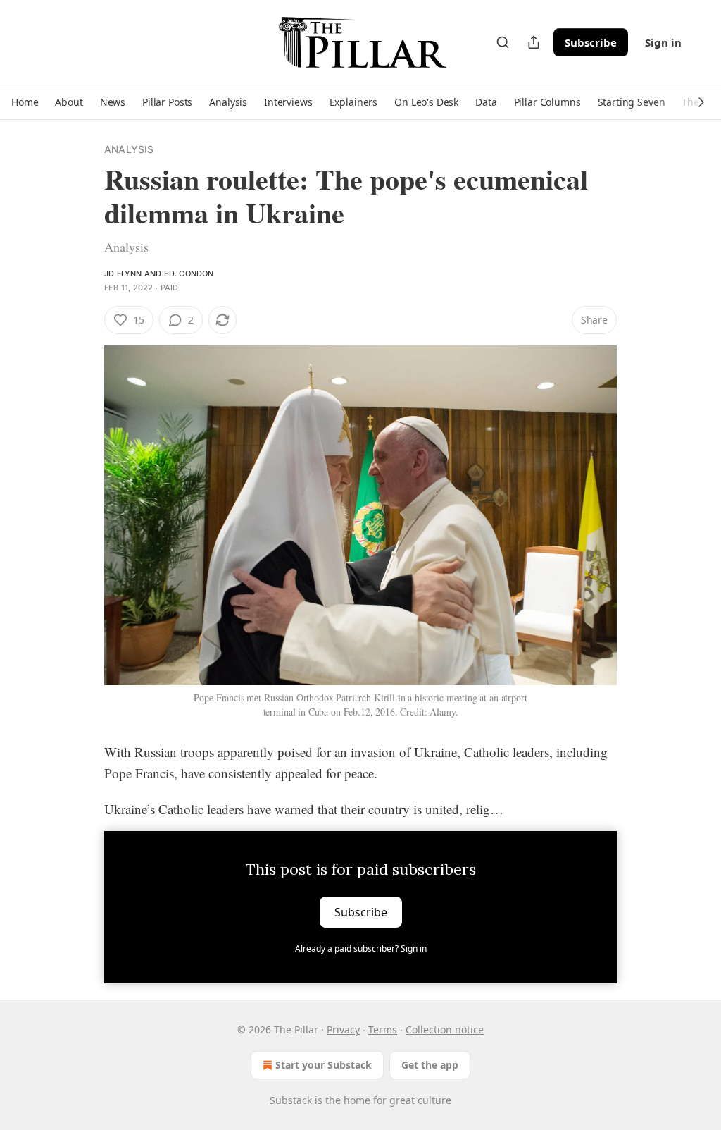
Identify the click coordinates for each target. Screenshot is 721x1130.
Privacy (343, 1029)
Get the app (429, 1064)
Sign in (663, 42)
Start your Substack (323, 1064)
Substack (291, 1100)
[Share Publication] (534, 42)
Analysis (129, 149)
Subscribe (591, 42)
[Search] (503, 42)
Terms (382, 1029)
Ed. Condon (189, 273)
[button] (24, 102)
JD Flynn (123, 273)
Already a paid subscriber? (361, 948)
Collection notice (445, 1029)
